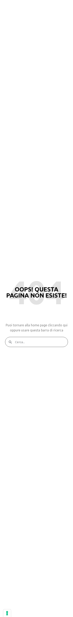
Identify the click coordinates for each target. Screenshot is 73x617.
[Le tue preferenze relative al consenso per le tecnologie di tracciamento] (7, 613)
